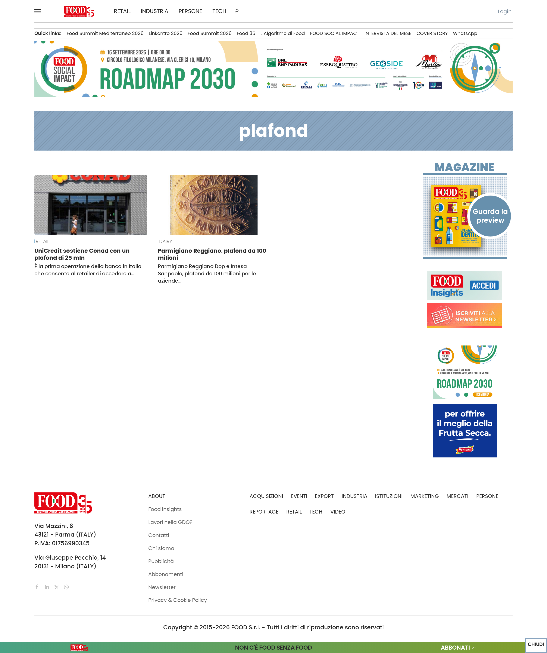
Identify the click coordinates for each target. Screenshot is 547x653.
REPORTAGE (264, 511)
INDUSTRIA (154, 11)
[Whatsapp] (66, 587)
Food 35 (246, 33)
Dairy (165, 241)
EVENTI (299, 496)
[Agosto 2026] (464, 216)
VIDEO (337, 511)
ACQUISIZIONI (266, 496)
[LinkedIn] (47, 587)
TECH (219, 11)
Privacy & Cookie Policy (177, 600)
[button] (39, 11)
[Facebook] (37, 587)
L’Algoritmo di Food (282, 33)
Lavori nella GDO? (170, 522)
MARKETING (424, 496)
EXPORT (324, 496)
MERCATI (457, 496)
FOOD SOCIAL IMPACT (334, 33)
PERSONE (190, 11)
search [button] (236, 10)
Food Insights (165, 509)
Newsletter (162, 587)
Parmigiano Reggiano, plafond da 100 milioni (212, 254)
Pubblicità (161, 561)
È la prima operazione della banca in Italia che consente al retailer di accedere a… (87, 270)
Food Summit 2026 (210, 33)
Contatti (158, 535)
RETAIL (122, 11)
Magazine (464, 167)
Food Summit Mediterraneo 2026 (105, 33)
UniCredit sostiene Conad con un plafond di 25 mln (82, 254)
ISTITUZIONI (389, 496)
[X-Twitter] (57, 587)
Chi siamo (161, 548)
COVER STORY (432, 33)
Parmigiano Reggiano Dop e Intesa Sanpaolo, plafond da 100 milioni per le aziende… (207, 273)
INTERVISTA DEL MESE (388, 33)
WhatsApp (465, 33)
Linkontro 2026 (165, 33)
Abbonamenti (165, 574)
